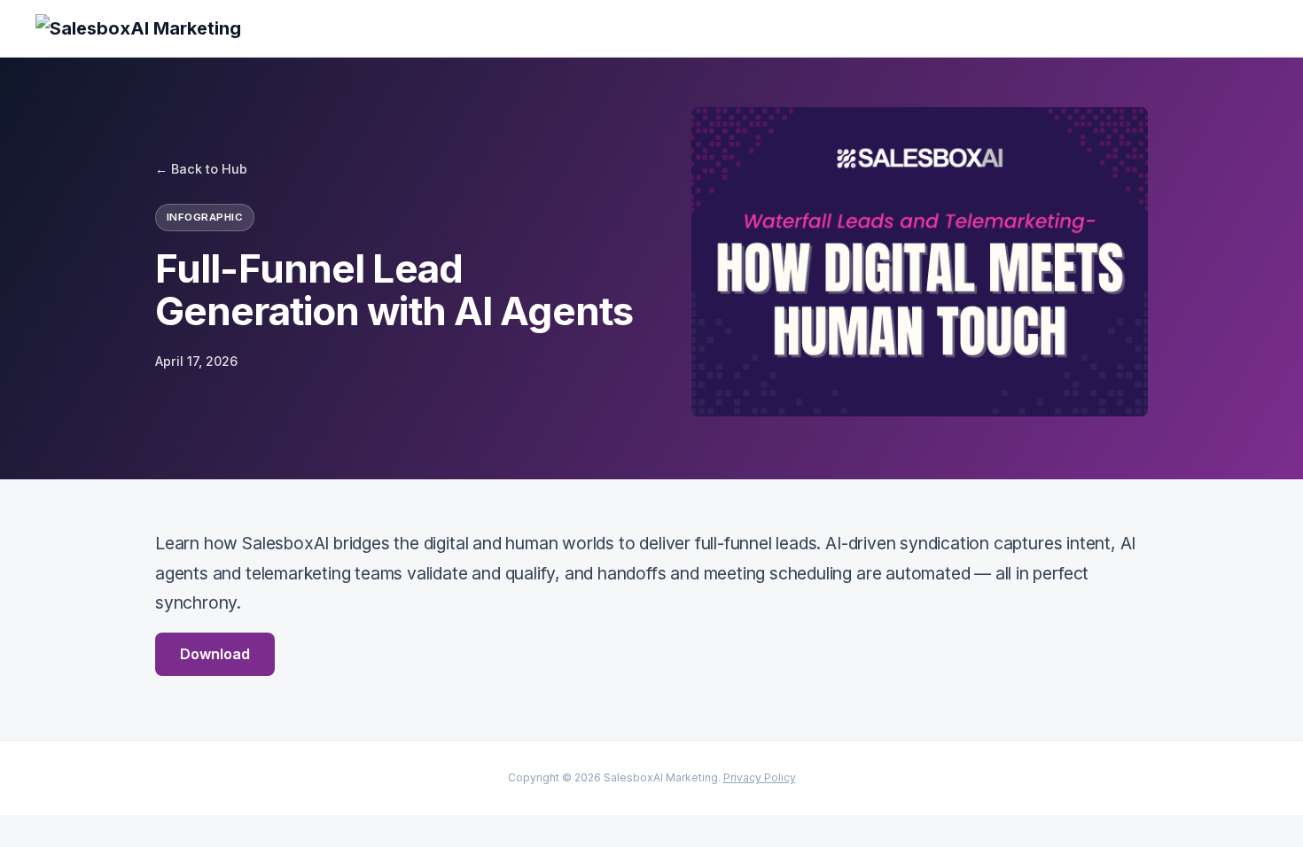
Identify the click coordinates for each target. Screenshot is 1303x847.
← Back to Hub (201, 168)
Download (215, 654)
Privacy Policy (759, 777)
